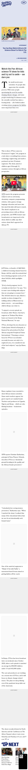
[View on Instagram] (14, 432)
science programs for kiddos (16, 105)
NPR (3, 194)
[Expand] (20, 755)
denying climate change (9, 95)
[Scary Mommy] (6, 4)
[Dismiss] (25, 755)
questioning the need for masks (12, 92)
